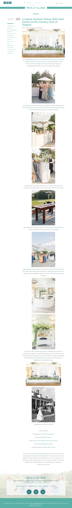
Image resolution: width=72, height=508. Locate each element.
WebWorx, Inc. (39, 505)
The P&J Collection (11, 49)
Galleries (32, 4)
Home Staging (10, 35)
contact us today (45, 464)
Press (8, 43)
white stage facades (41, 351)
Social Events (10, 45)
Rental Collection (28, 2)
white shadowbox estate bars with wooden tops (37, 107)
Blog (46, 2)
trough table (56, 185)
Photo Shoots (10, 41)
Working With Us (38, 2)
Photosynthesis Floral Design (39, 63)
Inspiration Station (11, 37)
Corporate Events (11, 26)
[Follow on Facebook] (5, 3)
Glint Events (52, 59)
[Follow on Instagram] (7, 3)
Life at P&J (9, 39)
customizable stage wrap (40, 358)
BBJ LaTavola (51, 447)
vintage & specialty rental (38, 453)
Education (9, 28)
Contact (40, 4)
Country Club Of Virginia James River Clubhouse (45, 440)
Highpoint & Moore (11, 33)
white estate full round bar (55, 269)
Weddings (9, 53)
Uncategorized (10, 51)
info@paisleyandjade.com (31, 482)
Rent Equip (44, 447)
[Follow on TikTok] (10, 3)
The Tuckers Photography (51, 61)
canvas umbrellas (48, 109)
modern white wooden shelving (33, 271)
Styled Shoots (10, 47)
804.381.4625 (44, 482)
